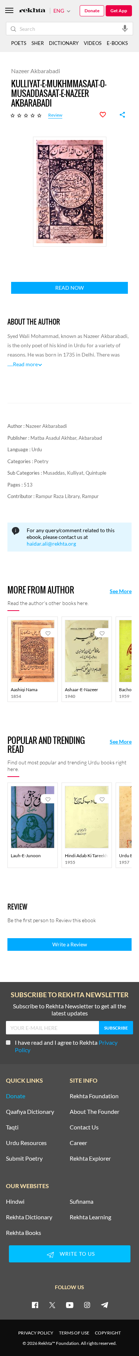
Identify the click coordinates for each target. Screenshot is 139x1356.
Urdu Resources (26, 1143)
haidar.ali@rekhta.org (51, 543)
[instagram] (87, 1305)
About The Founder (94, 1112)
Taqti (12, 1127)
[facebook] (35, 1305)
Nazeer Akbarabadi (46, 426)
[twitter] (52, 1305)
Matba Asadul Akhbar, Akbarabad (66, 438)
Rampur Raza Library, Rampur (67, 496)
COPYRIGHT (108, 1333)
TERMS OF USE (74, 1333)
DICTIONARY (64, 43)
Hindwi (15, 1201)
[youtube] (70, 1305)
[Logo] (32, 11)
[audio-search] (125, 28)
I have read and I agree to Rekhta (66, 1046)
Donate (92, 10)
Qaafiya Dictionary (30, 1112)
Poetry (41, 461)
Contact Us (84, 1127)
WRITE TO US (77, 1254)
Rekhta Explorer (90, 1158)
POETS (18, 43)
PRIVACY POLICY (35, 1333)
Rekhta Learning (90, 1217)
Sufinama (81, 1201)
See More (121, 591)
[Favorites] (106, 115)
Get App (118, 10)
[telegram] (104, 1305)
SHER (38, 43)
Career (78, 1143)
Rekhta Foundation (94, 1096)
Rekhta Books (23, 1233)
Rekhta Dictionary (29, 1217)
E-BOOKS (117, 43)
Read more (25, 364)
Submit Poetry (24, 1158)
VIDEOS (93, 43)
